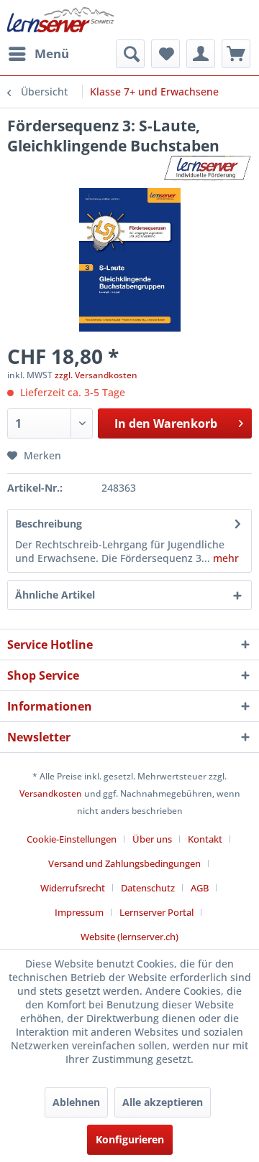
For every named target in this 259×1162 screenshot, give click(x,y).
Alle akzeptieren (162, 1102)
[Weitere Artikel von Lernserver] (208, 168)
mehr (224, 558)
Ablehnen (76, 1102)
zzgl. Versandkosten (96, 375)
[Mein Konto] (200, 53)
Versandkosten (50, 793)
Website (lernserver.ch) (129, 936)
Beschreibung (48, 523)
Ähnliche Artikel (55, 594)
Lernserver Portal (156, 912)
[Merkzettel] (165, 53)
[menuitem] (38, 53)
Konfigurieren (130, 1139)
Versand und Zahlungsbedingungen (124, 863)
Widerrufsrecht (72, 887)
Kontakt (205, 839)
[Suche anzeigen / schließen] (130, 53)
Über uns (152, 839)
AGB (200, 887)
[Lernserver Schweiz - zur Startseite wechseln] (60, 19)
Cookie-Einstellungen (72, 839)
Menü (52, 53)
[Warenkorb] (236, 53)
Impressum (79, 912)
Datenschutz (148, 887)
